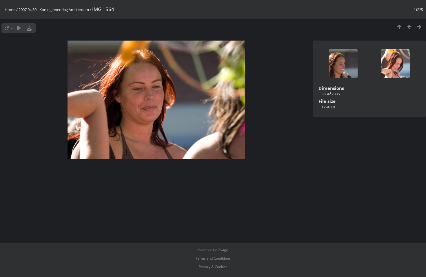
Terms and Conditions (213, 258)
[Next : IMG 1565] (419, 26)
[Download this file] (29, 28)
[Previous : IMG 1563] (409, 26)
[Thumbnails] (399, 26)
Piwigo (223, 249)
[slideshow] (19, 28)
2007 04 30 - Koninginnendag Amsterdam (54, 9)
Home (10, 9)
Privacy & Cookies (213, 266)
